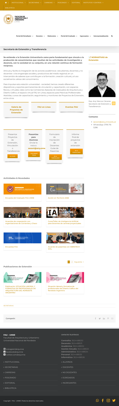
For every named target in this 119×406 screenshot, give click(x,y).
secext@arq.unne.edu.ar (104, 122)
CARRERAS (10, 372)
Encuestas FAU (11, 247)
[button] (112, 36)
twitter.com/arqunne (15, 355)
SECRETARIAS (8, 306)
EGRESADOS (69, 378)
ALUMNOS (67, 362)
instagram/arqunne (15, 349)
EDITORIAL (10, 383)
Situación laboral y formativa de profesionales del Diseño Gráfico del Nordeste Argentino (63, 288)
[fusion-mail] (114, 103)
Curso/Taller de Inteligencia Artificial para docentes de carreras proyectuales (64, 222)
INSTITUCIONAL (12, 362)
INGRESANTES (69, 383)
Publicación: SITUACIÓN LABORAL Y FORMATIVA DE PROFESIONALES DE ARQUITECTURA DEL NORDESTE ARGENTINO (20, 289)
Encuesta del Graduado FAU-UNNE (19, 198)
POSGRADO (10, 378)
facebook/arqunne (14, 352)
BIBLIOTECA (10, 388)
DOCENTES (68, 367)
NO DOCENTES (70, 372)
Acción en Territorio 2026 (58, 198)
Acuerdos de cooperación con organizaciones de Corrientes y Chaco (21, 222)
